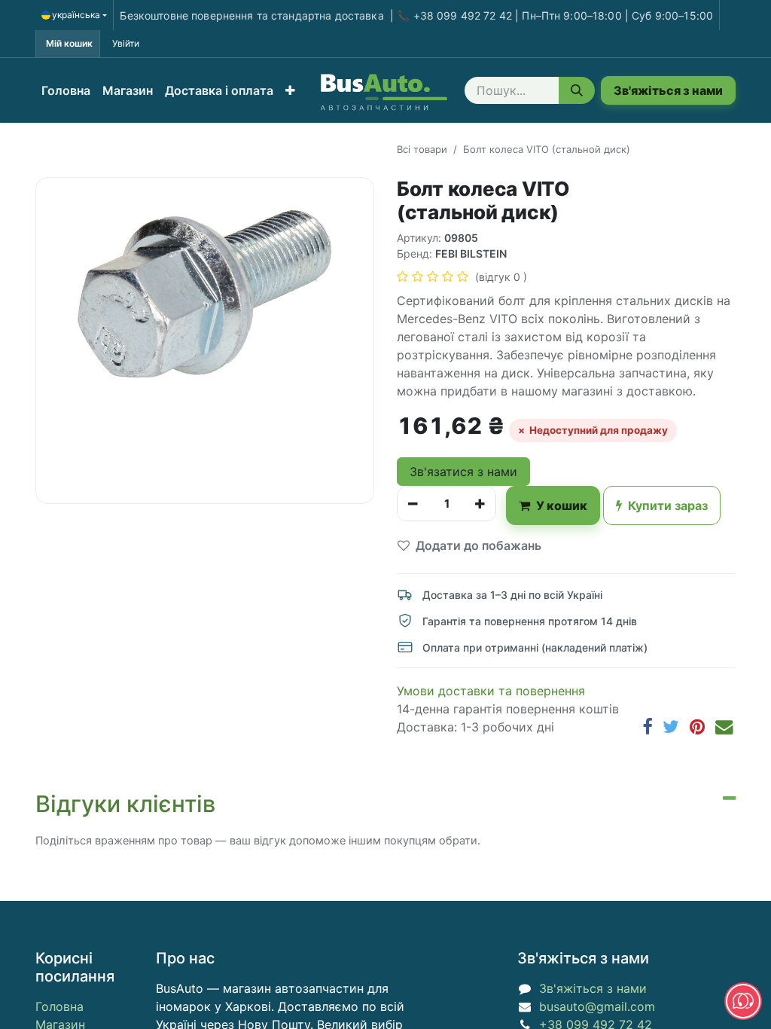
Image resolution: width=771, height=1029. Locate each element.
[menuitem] (65, 90)
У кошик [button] (561, 505)
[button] (290, 90)
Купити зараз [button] (668, 505)
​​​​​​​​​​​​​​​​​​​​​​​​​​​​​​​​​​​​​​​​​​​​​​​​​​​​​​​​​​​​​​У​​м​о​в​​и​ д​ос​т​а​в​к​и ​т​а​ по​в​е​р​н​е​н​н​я (491, 690)
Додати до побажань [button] (478, 545)
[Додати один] (480, 504)
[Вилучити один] (413, 504)
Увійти (125, 43)
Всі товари (422, 149)
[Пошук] (577, 90)
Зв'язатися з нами (463, 471)
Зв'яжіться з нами (668, 90)
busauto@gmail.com (597, 1006)
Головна (59, 1006)
